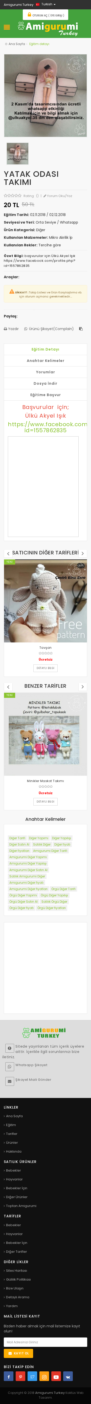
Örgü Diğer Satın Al (23, 901)
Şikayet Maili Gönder (33, 1079)
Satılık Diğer (42, 844)
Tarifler (11, 1133)
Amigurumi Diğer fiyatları (28, 889)
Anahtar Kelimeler (45, 360)
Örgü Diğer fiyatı (21, 908)
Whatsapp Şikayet (31, 1065)
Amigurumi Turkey (50, 1392)
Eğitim (11, 1124)
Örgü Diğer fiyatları (51, 908)
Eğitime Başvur (45, 394)
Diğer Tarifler (16, 1251)
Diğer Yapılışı (61, 838)
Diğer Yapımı (38, 838)
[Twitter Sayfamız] (32, 1376)
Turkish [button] (47, 4)
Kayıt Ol (21, 1353)
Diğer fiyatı (62, 844)
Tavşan (45, 647)
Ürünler (12, 1142)
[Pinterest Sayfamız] (20, 1376)
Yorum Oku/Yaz (59, 195)
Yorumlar (45, 372)
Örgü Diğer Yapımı (23, 895)
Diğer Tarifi (17, 838)
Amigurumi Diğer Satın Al (28, 870)
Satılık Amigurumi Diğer (27, 876)
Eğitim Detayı (45, 349)
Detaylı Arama (17, 1297)
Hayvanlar (14, 1179)
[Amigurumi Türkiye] (48, 28)
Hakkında (13, 1151)
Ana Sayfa (17, 44)
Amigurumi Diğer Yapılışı (28, 863)
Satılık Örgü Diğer (54, 901)
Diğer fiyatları (19, 851)
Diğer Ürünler (17, 1197)
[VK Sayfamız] (68, 1376)
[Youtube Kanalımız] (56, 1376)
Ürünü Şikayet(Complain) (51, 328)
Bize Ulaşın (15, 1288)
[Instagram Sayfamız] (44, 1376)
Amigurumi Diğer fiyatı (26, 882)
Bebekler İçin (16, 1188)
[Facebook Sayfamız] (8, 1376)
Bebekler (13, 1170)
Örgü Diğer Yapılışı (54, 895)
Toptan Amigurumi (21, 1205)
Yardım (12, 1306)
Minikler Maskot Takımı (45, 781)
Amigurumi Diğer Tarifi (50, 851)
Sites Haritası (16, 1270)
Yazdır (13, 328)
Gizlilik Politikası (18, 1279)
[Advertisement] (43, 487)
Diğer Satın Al (19, 844)
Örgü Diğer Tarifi (63, 889)
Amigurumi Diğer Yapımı (28, 857)
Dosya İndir (45, 383)
